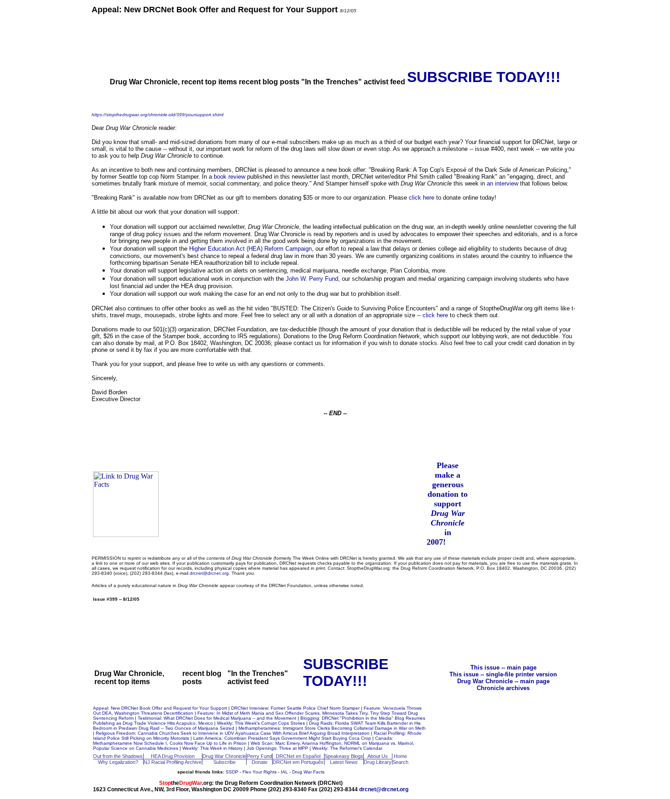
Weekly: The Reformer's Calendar (347, 748)
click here (421, 197)
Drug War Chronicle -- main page (503, 681)
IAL (284, 771)
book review (229, 176)
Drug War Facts (308, 771)
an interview (502, 183)
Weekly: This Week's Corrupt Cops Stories (261, 723)
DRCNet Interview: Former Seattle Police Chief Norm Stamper (296, 708)
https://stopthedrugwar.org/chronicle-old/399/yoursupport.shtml (157, 114)
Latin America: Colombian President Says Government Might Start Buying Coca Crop (282, 738)
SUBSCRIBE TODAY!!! (484, 77)
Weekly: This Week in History (213, 748)
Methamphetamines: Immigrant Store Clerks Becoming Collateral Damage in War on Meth (332, 728)
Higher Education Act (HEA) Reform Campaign (250, 248)
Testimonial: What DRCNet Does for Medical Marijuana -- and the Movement (218, 718)
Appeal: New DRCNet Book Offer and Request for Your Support (160, 708)
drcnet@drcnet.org (209, 573)
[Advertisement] (335, 41)
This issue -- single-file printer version (503, 674)
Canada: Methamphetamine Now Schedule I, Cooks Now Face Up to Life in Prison (243, 741)
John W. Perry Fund (312, 278)
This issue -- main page (503, 667)
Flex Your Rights (259, 771)
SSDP (232, 771)
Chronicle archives (503, 688)
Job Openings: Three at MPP (278, 748)
